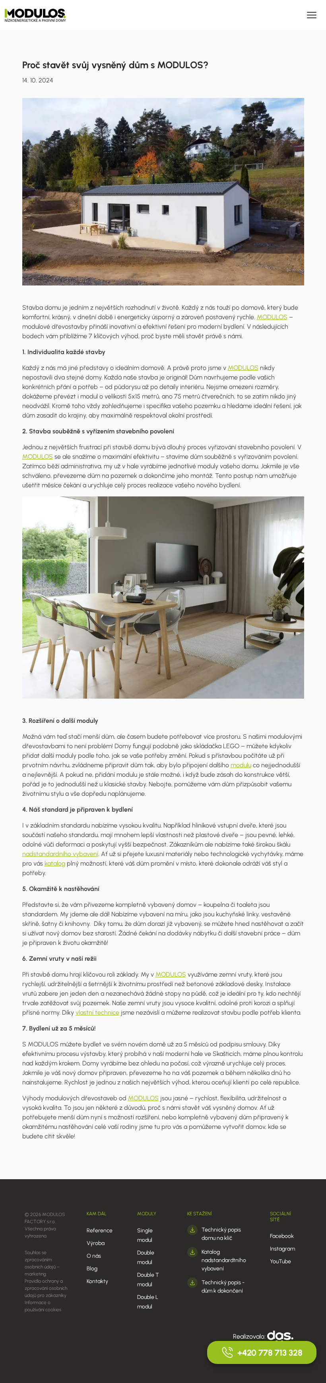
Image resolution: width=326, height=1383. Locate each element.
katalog (55, 863)
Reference (100, 1230)
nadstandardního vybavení (60, 854)
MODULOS (272, 317)
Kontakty (97, 1281)
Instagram (282, 1248)
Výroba (96, 1243)
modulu (241, 765)
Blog (92, 1268)
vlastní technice (97, 1012)
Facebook (282, 1236)
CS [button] (189, 15)
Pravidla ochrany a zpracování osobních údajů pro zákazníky (46, 1288)
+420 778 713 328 (270, 1353)
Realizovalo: (250, 1336)
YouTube (280, 1261)
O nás (94, 1256)
